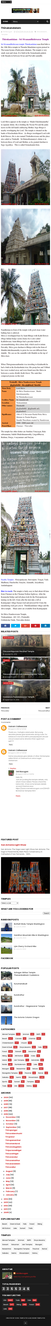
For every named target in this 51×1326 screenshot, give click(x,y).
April (8, 1185)
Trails (4, 1086)
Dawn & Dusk (7, 1047)
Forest (4, 1051)
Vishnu (29, 1086)
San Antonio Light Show (13, 844)
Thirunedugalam (13, 1147)
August (9, 1171)
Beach (4, 1038)
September (11, 1127)
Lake (35, 1064)
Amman (26, 1034)
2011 (6, 1209)
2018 (6, 1104)
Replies (13, 768)
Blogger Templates (37, 1318)
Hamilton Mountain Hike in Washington (31, 935)
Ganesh (18, 1051)
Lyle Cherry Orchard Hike (25, 946)
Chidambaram (7, 1043)
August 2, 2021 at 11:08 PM (25, 774)
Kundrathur (19, 995)
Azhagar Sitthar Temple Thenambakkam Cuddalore (26, 973)
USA (15, 1086)
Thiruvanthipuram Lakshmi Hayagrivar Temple (23, 674)
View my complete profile (24, 1276)
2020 (6, 1097)
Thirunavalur (11, 1157)
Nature (35, 1069)
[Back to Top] (25, 1323)
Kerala (4, 1064)
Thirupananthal (12, 1140)
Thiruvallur (10, 1167)
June (8, 1178)
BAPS (38, 1034)
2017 (6, 1107)
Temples (4, 34)
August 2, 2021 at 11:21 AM (18, 729)
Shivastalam (42, 32)
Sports (4, 1082)
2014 (6, 1199)
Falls (40, 1047)
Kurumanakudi (20, 984)
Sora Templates (21, 1318)
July (8, 1174)
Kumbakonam (20, 1064)
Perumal (28, 1073)
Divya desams (8, 638)
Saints (18, 1077)
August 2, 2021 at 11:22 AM (18, 753)
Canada (18, 1038)
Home (5, 21)
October (10, 1124)
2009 (6, 1212)
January (10, 1195)
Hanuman (32, 1051)
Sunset (17, 1082)
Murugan (5, 1069)
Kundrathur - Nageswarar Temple (29, 1006)
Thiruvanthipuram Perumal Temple (18, 651)
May (8, 1181)
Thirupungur (11, 1130)
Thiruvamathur (12, 1160)
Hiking (4, 1056)
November (11, 1120)
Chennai (32, 1038)
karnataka (35, 1060)
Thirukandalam (12, 1163)
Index (33, 1056)
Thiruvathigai (11, 1153)
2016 (6, 1111)
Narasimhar (21, 1069)
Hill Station (19, 1056)
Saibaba (5, 1077)
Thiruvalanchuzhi (13, 1133)
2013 (6, 1202)
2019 (6, 1101)
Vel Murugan (22, 771)
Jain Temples (19, 1060)
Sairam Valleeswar (17, 726)
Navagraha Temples (10, 1073)
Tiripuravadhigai (13, 1150)
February (10, 1191)
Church (24, 1043)
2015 (6, 1114)
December (11, 1117)
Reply (11, 745)
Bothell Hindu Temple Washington (29, 924)
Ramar (40, 1073)
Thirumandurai (12, 1143)
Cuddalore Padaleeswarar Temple (18, 697)
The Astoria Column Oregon (26, 1017)
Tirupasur (10, 1137)
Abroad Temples (8, 1034)
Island (4, 1060)
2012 (6, 1205)
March (9, 1188)
